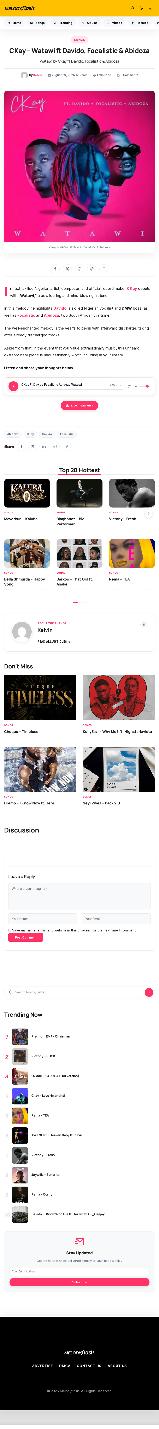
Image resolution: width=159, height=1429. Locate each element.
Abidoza (51, 315)
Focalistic (26, 315)
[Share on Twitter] (67, 268)
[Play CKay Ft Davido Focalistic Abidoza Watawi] (13, 386)
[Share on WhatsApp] (79, 268)
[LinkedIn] (43, 446)
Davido (47, 434)
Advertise (42, 1366)
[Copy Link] (91, 268)
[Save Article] (103, 268)
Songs (79, 39)
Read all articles (52, 641)
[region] (79, 541)
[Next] (149, 514)
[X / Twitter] (32, 446)
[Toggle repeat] (129, 386)
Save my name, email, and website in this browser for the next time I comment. (74, 930)
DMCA (65, 1366)
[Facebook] (21, 446)
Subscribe (79, 1282)
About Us (117, 1366)
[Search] (132, 8)
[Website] (143, 624)
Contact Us (89, 1366)
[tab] (75, 602)
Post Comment (25, 937)
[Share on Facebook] (55, 268)
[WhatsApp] (55, 446)
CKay (30, 434)
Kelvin (37, 75)
